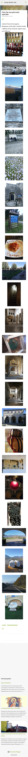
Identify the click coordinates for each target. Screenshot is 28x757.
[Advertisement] (14, 659)
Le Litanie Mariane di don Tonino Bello (10, 708)
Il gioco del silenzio (6, 682)
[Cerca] (26, 2)
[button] (3, 19)
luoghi (4, 625)
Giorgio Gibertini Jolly (10, 2)
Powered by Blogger (14, 751)
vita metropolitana (12, 625)
